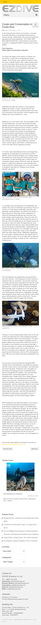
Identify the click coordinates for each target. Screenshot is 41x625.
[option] (20, 485)
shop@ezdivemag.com (18, 585)
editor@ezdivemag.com (22, 583)
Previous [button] (4, 486)
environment (12, 30)
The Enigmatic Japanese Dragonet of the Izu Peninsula (20, 541)
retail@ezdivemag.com (14, 589)
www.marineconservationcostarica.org (13, 444)
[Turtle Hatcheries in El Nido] (20, 477)
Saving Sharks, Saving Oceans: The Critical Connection (21, 537)
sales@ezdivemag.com (17, 581)
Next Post (35, 449)
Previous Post (7, 449)
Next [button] (37, 486)
